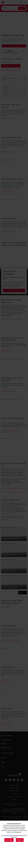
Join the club (6, 724)
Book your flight (7, 151)
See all (21, 592)
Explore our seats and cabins (10, 640)
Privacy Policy (18, 835)
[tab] (9, 51)
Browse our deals (7, 191)
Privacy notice (14, 790)
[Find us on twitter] (14, 780)
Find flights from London (11, 65)
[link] (14, 736)
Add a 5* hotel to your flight (10, 431)
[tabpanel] (14, 77)
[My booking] (21, 2)
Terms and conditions (14, 785)
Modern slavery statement (14, 796)
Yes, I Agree (9, 840)
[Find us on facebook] (10, 780)
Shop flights (5, 351)
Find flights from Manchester (10, 70)
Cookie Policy (9, 835)
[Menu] (25, 2)
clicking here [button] (18, 832)
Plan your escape (14, 290)
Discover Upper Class (8, 391)
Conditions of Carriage (14, 788)
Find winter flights (7, 231)
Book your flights (14, 45)
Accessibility (14, 793)
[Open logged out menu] (18, 2)
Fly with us (5, 681)
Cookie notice (14, 799)
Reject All (19, 840)
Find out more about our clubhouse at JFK (14, 489)
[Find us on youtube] (18, 780)
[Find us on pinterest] (22, 780)
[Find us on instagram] (6, 780)
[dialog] (14, 832)
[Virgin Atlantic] (5, 2)
